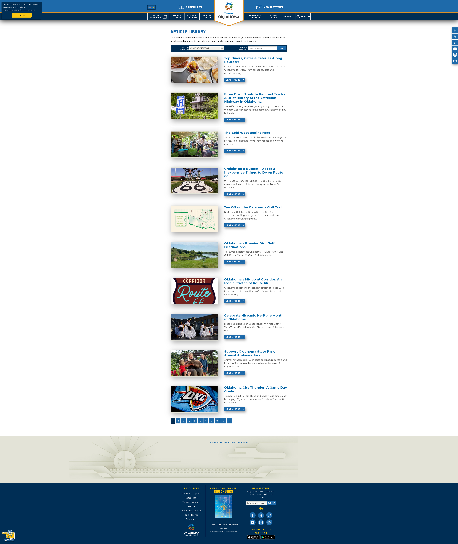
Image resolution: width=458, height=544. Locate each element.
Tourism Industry (191, 502)
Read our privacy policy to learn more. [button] (20, 10)
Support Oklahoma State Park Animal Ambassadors (249, 353)
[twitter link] (261, 515)
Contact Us (191, 519)
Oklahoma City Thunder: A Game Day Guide (255, 389)
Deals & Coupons (191, 493)
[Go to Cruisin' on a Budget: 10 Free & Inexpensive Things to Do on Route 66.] (194, 180)
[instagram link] (261, 522)
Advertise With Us (191, 510)
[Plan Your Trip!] (9, 535)
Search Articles (242, 48)
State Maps (191, 497)
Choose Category (184, 48)
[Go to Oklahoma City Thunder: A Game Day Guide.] (194, 399)
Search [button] (305, 16)
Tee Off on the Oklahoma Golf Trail (253, 207)
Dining (288, 16)
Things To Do (177, 16)
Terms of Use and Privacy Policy (224, 525)
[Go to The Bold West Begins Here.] (194, 144)
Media (191, 506)
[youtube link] (253, 522)
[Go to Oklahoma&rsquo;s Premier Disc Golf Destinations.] (194, 255)
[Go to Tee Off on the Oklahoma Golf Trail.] (194, 219)
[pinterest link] (269, 515)
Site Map (223, 528)
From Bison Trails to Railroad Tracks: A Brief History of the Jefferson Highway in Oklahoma (255, 97)
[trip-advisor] (455, 61)
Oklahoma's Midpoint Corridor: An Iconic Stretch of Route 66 (253, 281)
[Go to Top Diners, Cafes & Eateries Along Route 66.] (194, 69)
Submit (271, 503)
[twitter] (455, 37)
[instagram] (455, 55)
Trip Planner (191, 515)
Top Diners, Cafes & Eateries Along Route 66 (253, 60)
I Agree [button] (22, 15)
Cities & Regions (192, 16)
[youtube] (455, 49)
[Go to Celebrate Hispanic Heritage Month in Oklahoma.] (194, 327)
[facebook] (455, 30)
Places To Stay (206, 16)
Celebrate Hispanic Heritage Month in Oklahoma (254, 317)
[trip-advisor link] (269, 522)
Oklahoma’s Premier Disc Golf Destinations (249, 245)
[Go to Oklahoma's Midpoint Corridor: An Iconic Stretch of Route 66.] (194, 291)
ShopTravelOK (156, 16)
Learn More (233, 80)
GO (281, 48)
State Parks (273, 16)
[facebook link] (253, 515)
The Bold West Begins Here (247, 133)
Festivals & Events (255, 16)
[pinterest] (455, 43)
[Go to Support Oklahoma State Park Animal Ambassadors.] (194, 363)
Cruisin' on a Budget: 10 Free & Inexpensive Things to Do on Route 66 (253, 172)
